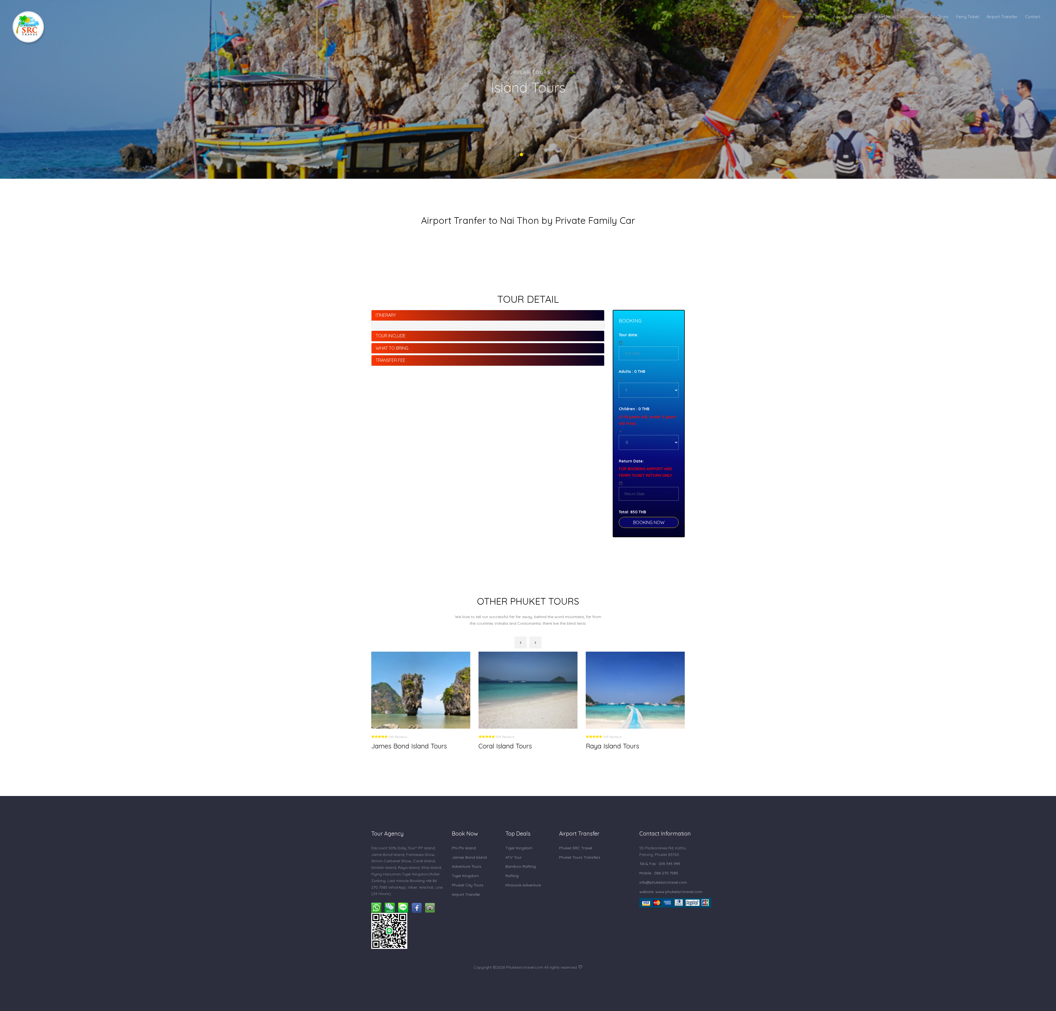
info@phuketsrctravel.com (663, 882)
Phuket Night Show (890, 16)
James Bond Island (469, 857)
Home (789, 16)
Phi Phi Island (464, 847)
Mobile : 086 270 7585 (658, 872)
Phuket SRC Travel (575, 847)
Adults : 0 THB (632, 371)
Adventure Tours (849, 16)
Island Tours (813, 16)
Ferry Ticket (967, 16)
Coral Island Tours (398, 746)
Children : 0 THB (634, 408)
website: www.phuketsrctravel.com (670, 891)
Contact (1032, 16)
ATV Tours (601, 746)
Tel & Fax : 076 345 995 (659, 863)
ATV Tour (513, 857)
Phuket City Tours (931, 16)
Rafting (512, 875)
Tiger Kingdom (465, 875)
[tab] (488, 315)
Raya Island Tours (505, 746)
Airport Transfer (1002, 16)
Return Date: (631, 461)
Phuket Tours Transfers (579, 857)
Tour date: (628, 334)
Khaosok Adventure (523, 885)
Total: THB (632, 511)
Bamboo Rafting (520, 866)
